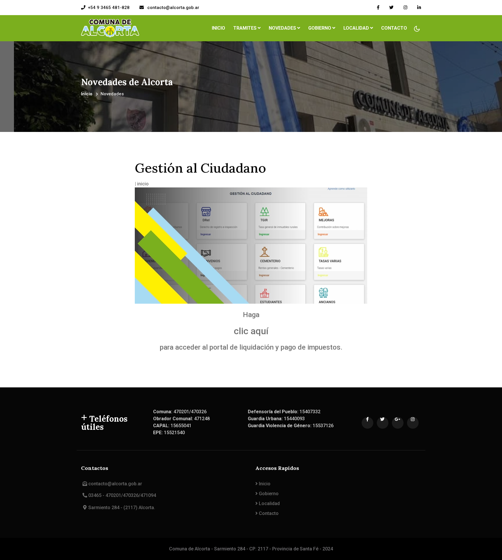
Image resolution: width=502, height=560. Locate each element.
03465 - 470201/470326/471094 (122, 495)
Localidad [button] (356, 28)
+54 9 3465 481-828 (109, 7)
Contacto (394, 28)
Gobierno (268, 493)
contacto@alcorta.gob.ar (172, 7)
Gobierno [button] (320, 28)
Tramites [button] (245, 28)
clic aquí (251, 331)
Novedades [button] (283, 28)
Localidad (269, 503)
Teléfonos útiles (104, 423)
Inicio (219, 28)
